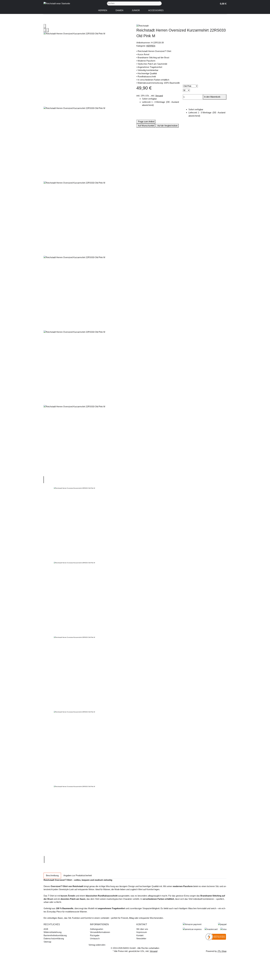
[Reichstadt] (181, 25)
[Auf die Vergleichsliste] (45, 30)
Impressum (141, 932)
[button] (222, 3)
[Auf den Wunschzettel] (47, 30)
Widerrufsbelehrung (52, 932)
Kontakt (139, 935)
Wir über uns (142, 929)
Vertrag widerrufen (97, 945)
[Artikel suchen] (160, 3)
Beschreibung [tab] (52, 875)
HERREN (150, 46)
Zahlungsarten (96, 929)
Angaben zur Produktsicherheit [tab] (77, 875)
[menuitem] (102, 10)
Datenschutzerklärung (54, 938)
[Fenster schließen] (45, 26)
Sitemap (47, 942)
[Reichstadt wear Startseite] (57, 3)
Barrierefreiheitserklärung (55, 935)
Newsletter (141, 938)
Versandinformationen (100, 932)
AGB (46, 929)
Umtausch (95, 938)
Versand (159, 95)
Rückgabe (94, 935)
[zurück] (43, 479)
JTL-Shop (221, 951)
